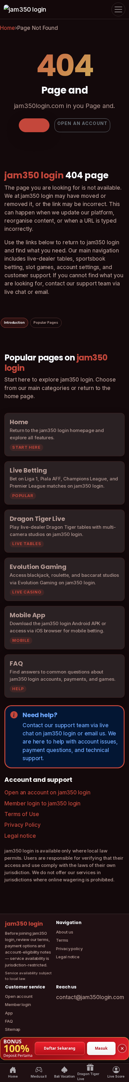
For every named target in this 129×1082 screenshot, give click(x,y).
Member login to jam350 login (42, 803)
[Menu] (118, 9)
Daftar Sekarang (60, 1048)
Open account (19, 996)
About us (64, 931)
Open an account (82, 123)
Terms (62, 940)
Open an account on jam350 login (47, 792)
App (9, 1012)
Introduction (14, 322)
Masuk (101, 1048)
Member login (18, 1004)
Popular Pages (46, 322)
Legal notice (20, 836)
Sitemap (12, 1029)
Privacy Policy (22, 825)
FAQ (9, 1021)
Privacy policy (69, 948)
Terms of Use (21, 814)
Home (7, 28)
